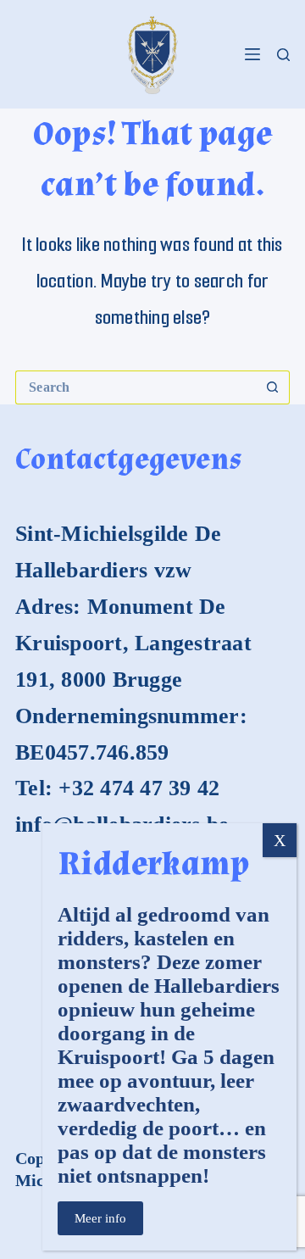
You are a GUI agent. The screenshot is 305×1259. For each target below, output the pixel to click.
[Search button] (273, 387)
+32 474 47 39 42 (138, 788)
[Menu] (252, 54)
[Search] (283, 54)
